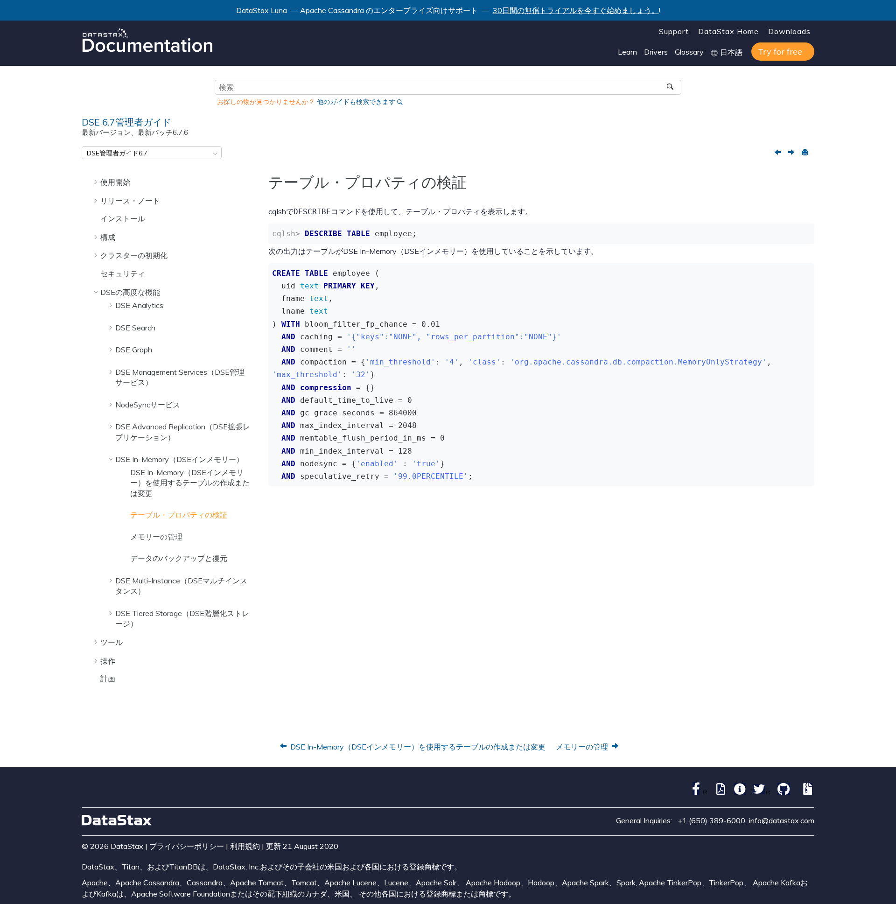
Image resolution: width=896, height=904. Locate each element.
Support (674, 31)
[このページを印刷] (804, 152)
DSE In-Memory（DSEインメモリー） (179, 459)
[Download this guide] (805, 792)
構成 (107, 237)
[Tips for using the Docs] (737, 792)
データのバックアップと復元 (178, 558)
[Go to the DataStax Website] (117, 820)
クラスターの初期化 (134, 255)
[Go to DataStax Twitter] (759, 792)
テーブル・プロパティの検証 (178, 514)
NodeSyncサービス (147, 404)
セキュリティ (122, 273)
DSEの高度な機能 (130, 292)
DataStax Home (728, 31)
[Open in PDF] (718, 792)
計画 (107, 678)
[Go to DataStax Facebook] (696, 792)
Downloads (789, 31)
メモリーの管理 (156, 536)
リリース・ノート (130, 200)
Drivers (656, 51)
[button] (96, 181)
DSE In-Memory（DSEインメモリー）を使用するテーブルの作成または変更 (190, 483)
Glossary (689, 51)
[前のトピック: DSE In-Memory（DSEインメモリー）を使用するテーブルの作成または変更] (779, 153)
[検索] (670, 87)
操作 (107, 661)
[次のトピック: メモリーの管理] (792, 153)
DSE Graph (133, 349)
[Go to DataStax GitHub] (781, 792)
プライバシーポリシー (186, 846)
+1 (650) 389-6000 (711, 820)
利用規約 (245, 846)
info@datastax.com (781, 820)
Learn (627, 51)
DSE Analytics (139, 305)
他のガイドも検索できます (356, 102)
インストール (122, 218)
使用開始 (115, 182)
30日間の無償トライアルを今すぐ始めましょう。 (576, 10)
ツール (111, 642)
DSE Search (135, 327)
